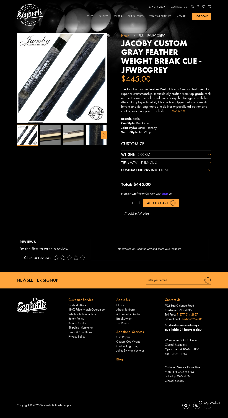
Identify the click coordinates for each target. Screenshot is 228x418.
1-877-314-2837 (155, 7)
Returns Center (77, 323)
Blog (119, 359)
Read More (178, 111)
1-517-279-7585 (192, 319)
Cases (118, 16)
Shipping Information (80, 327)
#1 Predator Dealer (128, 314)
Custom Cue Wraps (128, 342)
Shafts (103, 16)
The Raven (122, 323)
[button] (192, 7)
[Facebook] (186, 405)
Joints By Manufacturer (130, 350)
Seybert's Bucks (77, 305)
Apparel (182, 16)
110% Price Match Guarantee (86, 309)
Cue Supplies (136, 16)
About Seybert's (125, 309)
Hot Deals (201, 16)
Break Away (123, 319)
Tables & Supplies (160, 16)
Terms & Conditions (80, 332)
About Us (123, 299)
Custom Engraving (127, 346)
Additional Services (130, 331)
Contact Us (179, 7)
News (120, 305)
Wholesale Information (82, 314)
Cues (90, 16)
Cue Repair (123, 337)
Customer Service (80, 299)
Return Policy (76, 319)
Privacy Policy (76, 337)
